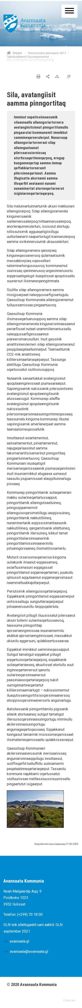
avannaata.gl (19, 941)
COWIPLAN (69, 1000)
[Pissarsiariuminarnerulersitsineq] (69, 77)
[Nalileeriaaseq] (58, 77)
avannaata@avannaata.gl (29, 951)
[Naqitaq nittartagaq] (38, 77)
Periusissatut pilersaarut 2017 (47, 53)
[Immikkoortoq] (48, 77)
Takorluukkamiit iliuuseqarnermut (28, 56)
